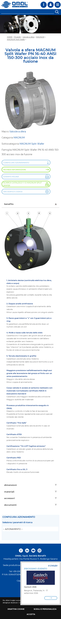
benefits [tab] (9, 204)
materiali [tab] (9, 491)
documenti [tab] (10, 505)
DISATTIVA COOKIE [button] (16, 609)
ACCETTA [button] (31, 614)
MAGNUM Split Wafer (16, 39)
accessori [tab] (9, 498)
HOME (9, 37)
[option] (30, 24)
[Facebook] (21, 551)
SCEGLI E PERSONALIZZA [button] (45, 609)
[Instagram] (39, 551)
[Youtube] (33, 551)
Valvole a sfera (28, 37)
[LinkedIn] (27, 551)
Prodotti (17, 37)
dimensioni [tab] (10, 485)
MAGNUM (40, 37)
